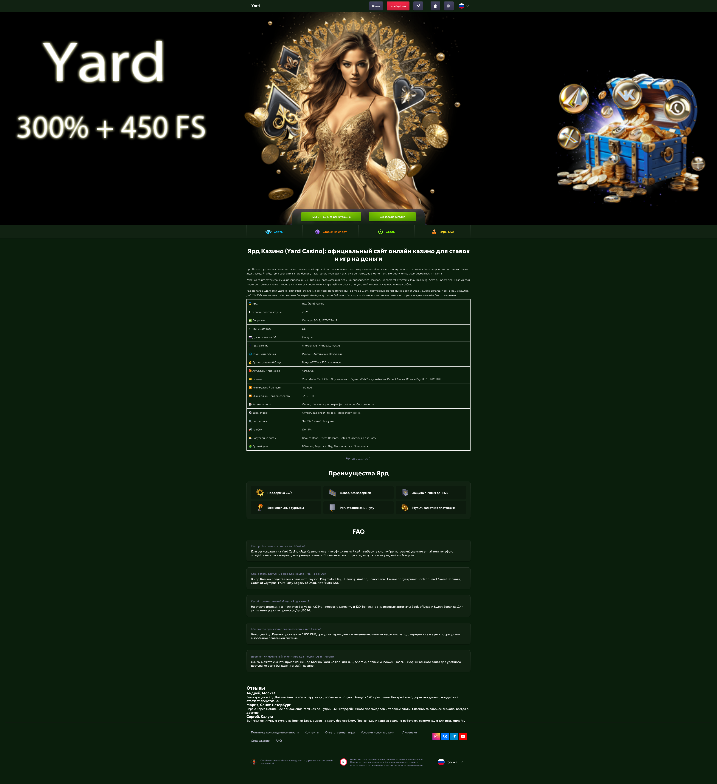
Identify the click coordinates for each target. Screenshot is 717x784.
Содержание (260, 740)
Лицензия (409, 732)
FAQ (279, 740)
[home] (255, 6)
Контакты (312, 732)
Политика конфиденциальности (275, 732)
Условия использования (378, 732)
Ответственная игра (340, 732)
